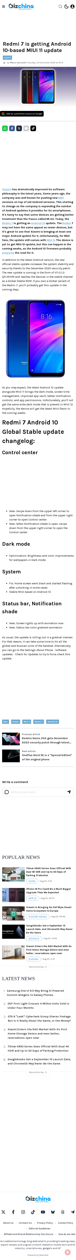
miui (6, 721)
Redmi (66, 223)
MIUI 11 (51, 240)
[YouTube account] (43, 1212)
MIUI (61, 197)
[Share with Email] (26, 128)
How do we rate (66, 1234)
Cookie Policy (65, 1222)
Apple (32, 898)
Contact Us (25, 1222)
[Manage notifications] (68, 1252)
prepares (8, 252)
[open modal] (72, 6)
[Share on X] (19, 128)
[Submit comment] (69, 792)
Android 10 (38, 223)
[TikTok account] (33, 1212)
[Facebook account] (13, 1212)
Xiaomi (6, 189)
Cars (32, 881)
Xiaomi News (37, 916)
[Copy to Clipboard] (33, 128)
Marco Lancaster (18, 62)
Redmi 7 (7, 223)
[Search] (60, 6)
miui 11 (27, 721)
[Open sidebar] (3, 6)
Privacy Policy (45, 1222)
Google (33, 938)
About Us (8, 1222)
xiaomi (7, 57)
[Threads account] (63, 1212)
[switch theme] (66, 6)
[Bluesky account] (53, 1212)
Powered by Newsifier (38, 1255)
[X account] (3, 1212)
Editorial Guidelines (39, 1228)
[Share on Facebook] (12, 128)
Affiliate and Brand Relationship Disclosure (28, 1234)
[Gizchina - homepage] (21, 6)
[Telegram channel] (73, 1212)
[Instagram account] (23, 1212)
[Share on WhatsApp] (5, 128)
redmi (16, 721)
